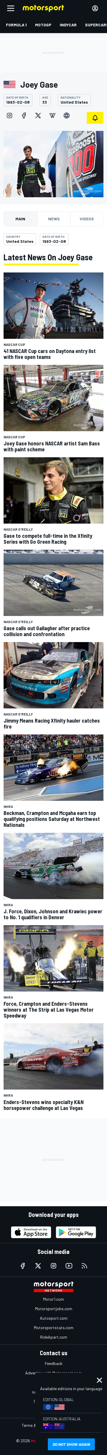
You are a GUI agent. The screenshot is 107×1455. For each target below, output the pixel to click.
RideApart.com (53, 1337)
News (54, 218)
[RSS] (84, 1266)
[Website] (67, 115)
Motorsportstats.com (53, 1327)
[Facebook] (24, 115)
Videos (87, 218)
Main (20, 218)
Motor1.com (53, 1299)
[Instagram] (9, 115)
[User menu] (95, 8)
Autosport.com (53, 1318)
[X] (38, 115)
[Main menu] (10, 8)
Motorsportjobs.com (53, 1308)
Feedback (53, 1363)
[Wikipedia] (52, 115)
